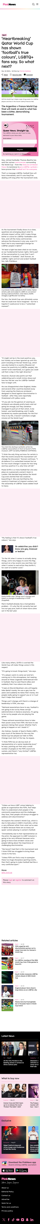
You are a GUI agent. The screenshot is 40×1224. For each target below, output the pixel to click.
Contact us (6, 1195)
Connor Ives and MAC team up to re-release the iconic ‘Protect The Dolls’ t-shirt (13, 1105)
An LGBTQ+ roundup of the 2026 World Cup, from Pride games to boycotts (26, 962)
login (11, 880)
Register (20, 149)
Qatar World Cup (7, 872)
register (18, 880)
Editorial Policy (8, 1192)
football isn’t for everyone (26, 169)
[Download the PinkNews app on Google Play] (22, 1170)
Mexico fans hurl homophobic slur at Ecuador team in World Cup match (25, 1004)
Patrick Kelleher (25, 71)
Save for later (17, 75)
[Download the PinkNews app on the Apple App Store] (8, 1170)
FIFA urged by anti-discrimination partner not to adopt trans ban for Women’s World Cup (25, 949)
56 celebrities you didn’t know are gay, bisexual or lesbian (26, 549)
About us (5, 1188)
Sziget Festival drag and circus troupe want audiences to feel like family (13, 1147)
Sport (4, 35)
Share (6, 75)
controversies (20, 162)
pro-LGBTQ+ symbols (28, 167)
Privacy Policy (26, 154)
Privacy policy (7, 1211)
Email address (10, 138)
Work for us (6, 1203)
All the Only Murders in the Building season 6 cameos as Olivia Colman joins (13, 1062)
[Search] (33, 4)
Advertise (5, 1199)
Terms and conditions (10, 1207)
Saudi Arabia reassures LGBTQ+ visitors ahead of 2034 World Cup (26, 976)
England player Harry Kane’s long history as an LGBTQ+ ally (26, 989)
